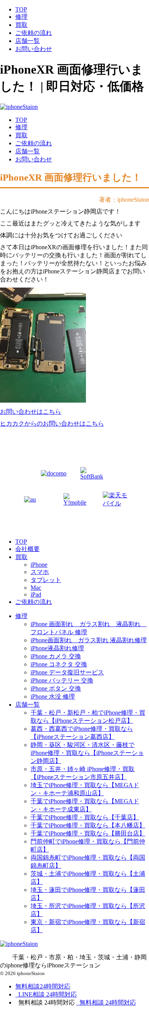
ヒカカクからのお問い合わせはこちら (52, 423)
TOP (21, 9)
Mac (36, 587)
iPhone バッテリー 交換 (62, 680)
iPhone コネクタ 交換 (59, 664)
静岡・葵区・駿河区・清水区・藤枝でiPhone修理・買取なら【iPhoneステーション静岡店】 (87, 753)
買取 (21, 24)
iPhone (39, 564)
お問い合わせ (33, 49)
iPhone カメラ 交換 (56, 656)
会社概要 (27, 549)
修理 (21, 16)
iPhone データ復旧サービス (67, 672)
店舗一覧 (27, 41)
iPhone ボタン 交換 (56, 688)
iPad (36, 594)
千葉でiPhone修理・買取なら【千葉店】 (85, 817)
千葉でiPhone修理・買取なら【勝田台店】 (88, 833)
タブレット (46, 580)
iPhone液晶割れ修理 (57, 648)
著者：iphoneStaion (124, 199)
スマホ (40, 572)
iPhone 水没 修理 (53, 696)
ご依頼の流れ (33, 33)
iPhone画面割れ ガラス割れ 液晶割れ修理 (89, 640)
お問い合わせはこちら (30, 411)
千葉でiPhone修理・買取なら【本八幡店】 (88, 825)
